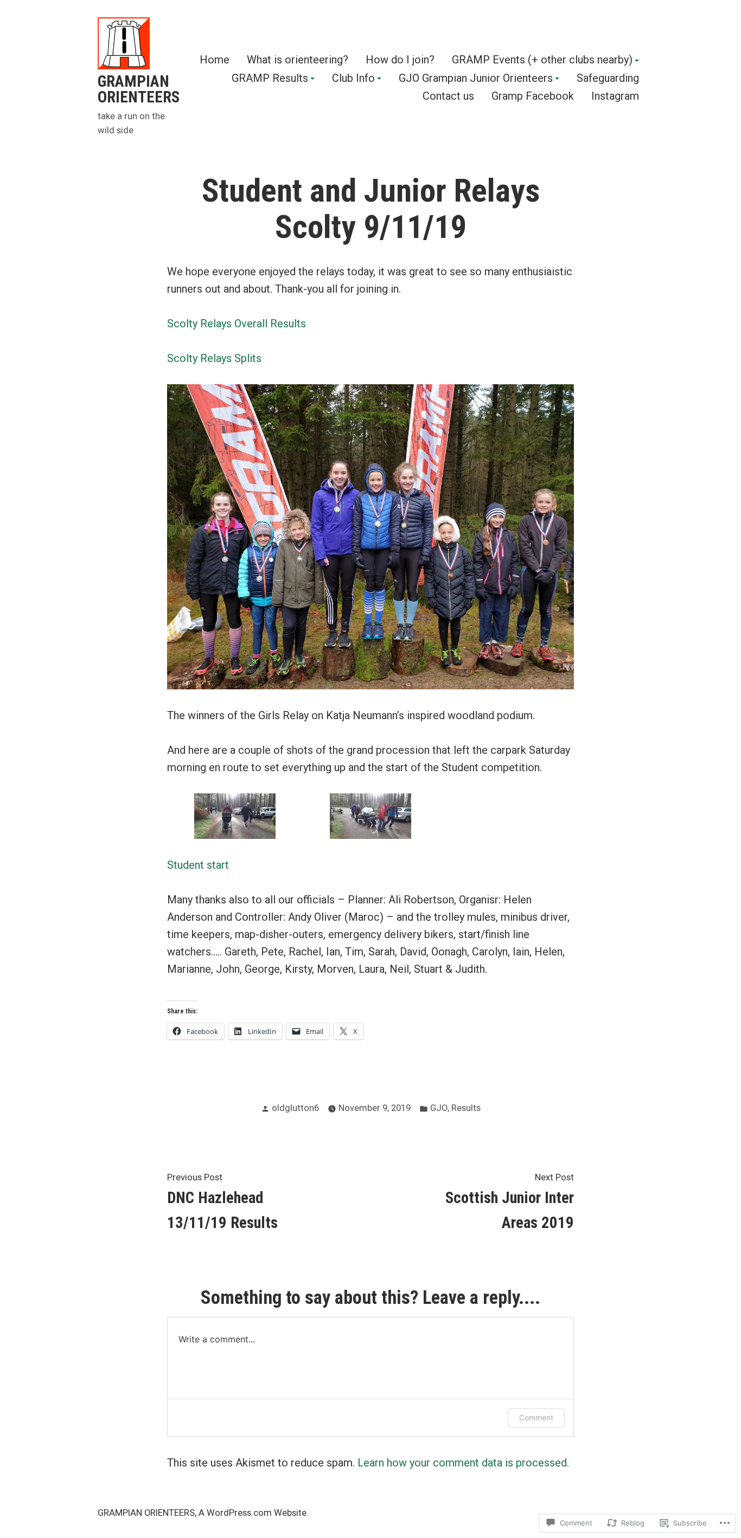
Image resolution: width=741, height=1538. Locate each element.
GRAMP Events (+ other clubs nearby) (542, 60)
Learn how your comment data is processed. (463, 1462)
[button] (235, 816)
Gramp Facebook (532, 96)
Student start (198, 864)
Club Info (353, 78)
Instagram (615, 96)
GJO (439, 1108)
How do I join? (400, 60)
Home (214, 60)
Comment (536, 1417)
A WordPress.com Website (252, 1513)
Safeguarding (608, 78)
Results (466, 1108)
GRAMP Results (270, 78)
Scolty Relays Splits (214, 358)
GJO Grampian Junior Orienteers (476, 78)
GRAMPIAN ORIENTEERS (139, 89)
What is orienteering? (297, 60)
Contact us (448, 96)
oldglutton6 (295, 1108)
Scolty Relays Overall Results (236, 323)
